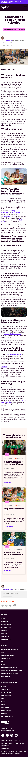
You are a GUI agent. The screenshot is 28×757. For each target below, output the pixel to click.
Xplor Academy (5, 676)
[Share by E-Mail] (15, 605)
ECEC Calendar (5, 707)
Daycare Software (6, 639)
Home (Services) (6, 624)
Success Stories (5, 689)
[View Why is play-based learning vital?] (14, 508)
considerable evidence (14, 354)
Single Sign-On (5, 658)
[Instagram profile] (11, 735)
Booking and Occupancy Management (11, 670)
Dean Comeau (8, 40)
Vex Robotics (16, 212)
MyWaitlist (4, 630)
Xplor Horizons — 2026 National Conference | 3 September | (11, 2)
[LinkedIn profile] (7, 735)
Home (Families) (6, 627)
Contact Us (4, 743)
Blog (2, 698)
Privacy (16, 743)
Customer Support (6, 710)
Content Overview (8, 70)
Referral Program (6, 692)
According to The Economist (12, 334)
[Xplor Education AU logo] (5, 7)
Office (3, 618)
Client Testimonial (6, 695)
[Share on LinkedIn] (11, 605)
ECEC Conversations (7, 716)
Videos (3, 704)
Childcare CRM (5, 636)
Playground (4, 621)
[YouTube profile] (16, 735)
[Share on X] (7, 605)
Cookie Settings (5, 748)
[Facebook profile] (2, 735)
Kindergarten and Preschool (9, 667)
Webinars (4, 713)
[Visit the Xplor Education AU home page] (5, 722)
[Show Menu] (25, 7)
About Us (3, 686)
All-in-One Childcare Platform (9, 649)
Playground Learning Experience (10, 673)
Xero (2, 661)
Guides (3, 701)
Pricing (3, 664)
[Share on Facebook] (3, 605)
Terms (10, 743)
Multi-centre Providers (7, 655)
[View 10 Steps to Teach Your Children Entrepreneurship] (14, 553)
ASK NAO (4, 367)
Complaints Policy (6, 745)
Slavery (22, 743)
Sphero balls (7, 216)
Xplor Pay (4, 633)
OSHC (3, 652)
